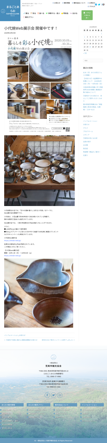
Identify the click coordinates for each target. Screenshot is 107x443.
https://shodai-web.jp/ (12, 240)
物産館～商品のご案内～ (91, 152)
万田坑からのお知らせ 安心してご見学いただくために (92, 98)
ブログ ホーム (88, 131)
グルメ (85, 128)
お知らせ (22, 335)
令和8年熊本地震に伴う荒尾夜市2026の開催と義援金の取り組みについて (93, 89)
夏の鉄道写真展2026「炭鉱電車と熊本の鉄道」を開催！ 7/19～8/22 (92, 107)
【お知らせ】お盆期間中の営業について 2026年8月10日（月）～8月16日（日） (93, 81)
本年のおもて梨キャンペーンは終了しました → (58, 340)
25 (90, 47)
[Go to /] (53, 371)
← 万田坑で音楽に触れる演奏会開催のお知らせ (20, 340)
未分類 (85, 145)
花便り (85, 155)
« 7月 (85, 53)
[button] (96, 5)
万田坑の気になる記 (90, 138)
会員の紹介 (87, 141)
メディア (86, 135)
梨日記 (85, 148)
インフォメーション (11, 335)
